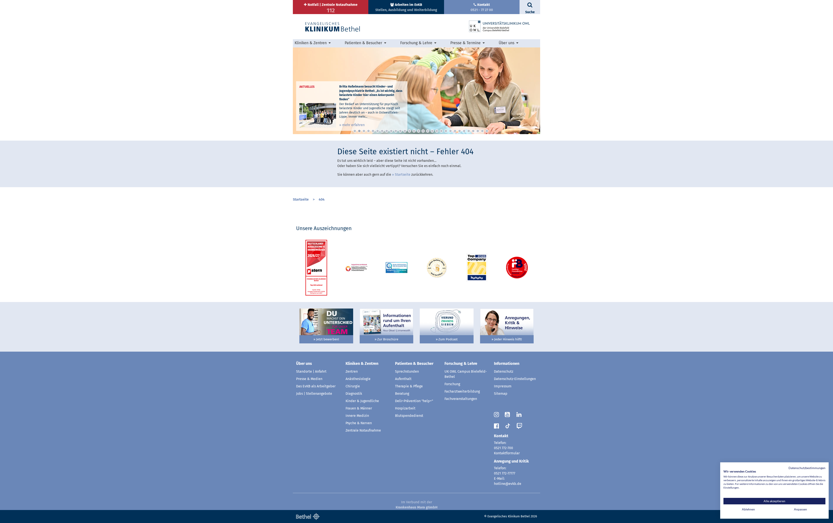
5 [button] (373, 131)
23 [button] (455, 131)
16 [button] (423, 131)
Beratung (402, 393)
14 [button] (414, 131)
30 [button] (487, 131)
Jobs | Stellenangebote (314, 393)
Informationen (506, 363)
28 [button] (477, 131)
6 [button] (377, 131)
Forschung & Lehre (460, 363)
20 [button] (441, 131)
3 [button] (364, 131)
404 (322, 199)
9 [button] (391, 131)
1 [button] (354, 131)
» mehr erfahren (352, 125)
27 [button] (473, 131)
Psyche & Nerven (359, 423)
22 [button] (450, 131)
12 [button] (405, 131)
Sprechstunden (407, 371)
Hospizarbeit (405, 408)
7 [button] (382, 131)
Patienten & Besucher (414, 363)
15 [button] (418, 131)
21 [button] (446, 131)
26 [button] (468, 131)
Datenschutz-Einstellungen (515, 379)
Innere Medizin (357, 416)
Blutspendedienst (409, 416)
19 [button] (436, 131)
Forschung (452, 384)
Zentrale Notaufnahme (363, 430)
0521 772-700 (503, 448)
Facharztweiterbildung (462, 391)
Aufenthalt (403, 379)
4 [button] (368, 131)
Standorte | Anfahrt (311, 371)
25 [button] (464, 131)
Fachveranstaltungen (460, 399)
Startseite (402, 174)
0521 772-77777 (504, 473)
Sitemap (500, 393)
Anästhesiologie (358, 379)
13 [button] (409, 131)
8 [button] (386, 131)
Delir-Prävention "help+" (414, 401)
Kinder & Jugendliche (362, 401)
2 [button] (359, 131)
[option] (416, 90)
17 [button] (427, 131)
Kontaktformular (507, 453)
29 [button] (482, 131)
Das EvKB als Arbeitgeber (316, 386)
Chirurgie (353, 386)
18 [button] (432, 131)
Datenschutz (503, 371)
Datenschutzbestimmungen (807, 468)
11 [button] (400, 131)
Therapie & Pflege (409, 386)
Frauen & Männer (359, 408)
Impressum (503, 386)
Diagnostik (354, 393)
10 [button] (395, 131)
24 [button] (459, 131)
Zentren (352, 371)
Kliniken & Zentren (362, 363)
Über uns (304, 363)
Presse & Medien (309, 379)
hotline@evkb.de (507, 484)
